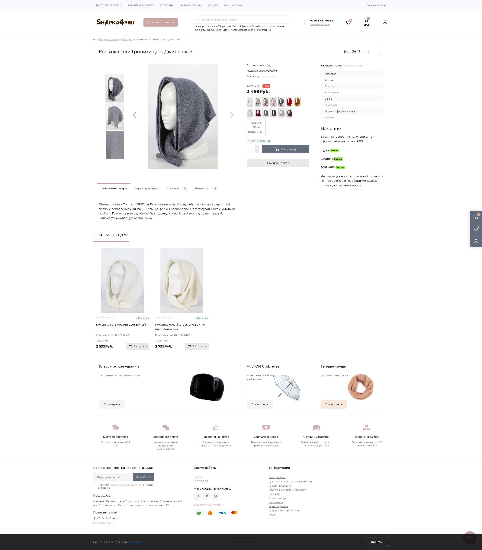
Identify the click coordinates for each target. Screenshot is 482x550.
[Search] (198, 20)
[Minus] (257, 151)
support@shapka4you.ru (208, 504)
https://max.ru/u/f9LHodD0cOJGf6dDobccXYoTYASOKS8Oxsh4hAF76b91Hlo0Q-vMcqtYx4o (197, 496)
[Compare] (146, 265)
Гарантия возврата (141, 5)
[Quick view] (146, 251)
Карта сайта (276, 502)
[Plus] (257, 147)
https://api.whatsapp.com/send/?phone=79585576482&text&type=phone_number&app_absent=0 (215, 496)
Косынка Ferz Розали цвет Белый (121, 324)
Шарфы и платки (109, 39)
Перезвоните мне (103, 523)
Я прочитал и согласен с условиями (125, 486)
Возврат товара (278, 498)
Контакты (166, 5)
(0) (258, 76)
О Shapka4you (277, 477)
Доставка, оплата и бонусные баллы (290, 481)
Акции (272, 514)
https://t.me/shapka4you (206, 496)
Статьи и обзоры (191, 5)
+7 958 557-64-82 (321, 20)
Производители (278, 506)
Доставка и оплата (109, 5)
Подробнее (134, 541)
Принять (376, 542)
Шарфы (126, 39)
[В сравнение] (379, 52)
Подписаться (144, 477)
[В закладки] (367, 52)
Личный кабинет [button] (376, 5)
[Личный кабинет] (476, 241)
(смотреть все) (354, 65)
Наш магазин (233, 5)
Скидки (213, 5)
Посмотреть (112, 404)
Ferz (268, 65)
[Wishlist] (146, 258)
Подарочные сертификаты (284, 510)
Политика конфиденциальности (126, 485)
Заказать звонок (319, 24)
